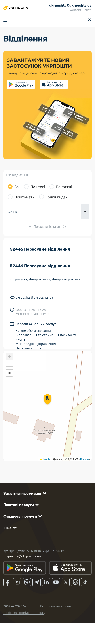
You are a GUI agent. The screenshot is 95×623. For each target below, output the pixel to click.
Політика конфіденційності (23, 613)
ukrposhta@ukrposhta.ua (34, 297)
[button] (47, 399)
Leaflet (46, 459)
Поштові (37, 187)
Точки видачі (57, 197)
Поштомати (24, 197)
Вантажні (64, 187)
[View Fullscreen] (9, 373)
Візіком (84, 459)
